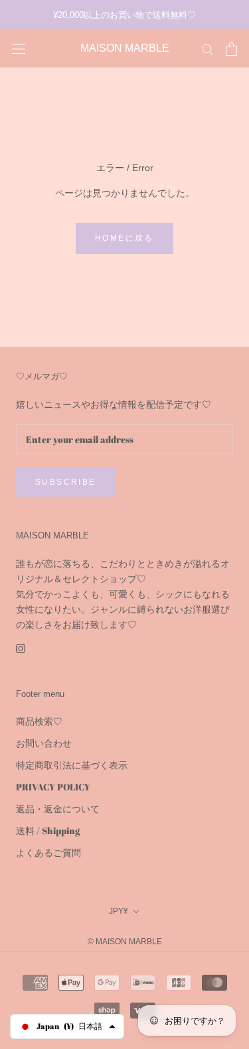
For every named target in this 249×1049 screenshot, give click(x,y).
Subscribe (65, 482)
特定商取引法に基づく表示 (71, 765)
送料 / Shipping (48, 830)
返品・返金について (58, 808)
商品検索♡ (39, 721)
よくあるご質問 (48, 852)
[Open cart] (231, 49)
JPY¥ (118, 911)
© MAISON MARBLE (125, 941)
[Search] (208, 48)
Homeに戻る (124, 238)
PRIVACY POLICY (53, 786)
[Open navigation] (18, 49)
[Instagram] (20, 646)
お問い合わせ (44, 743)
